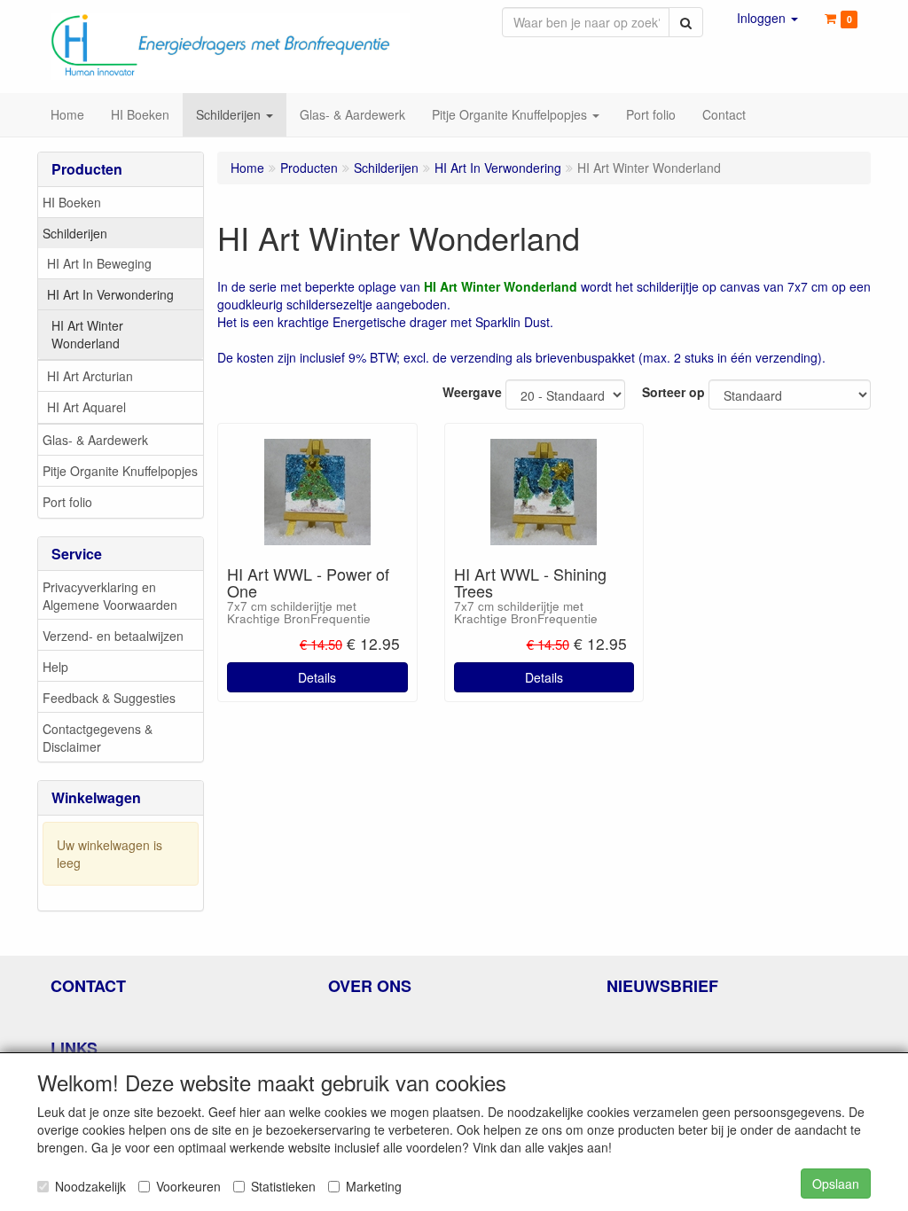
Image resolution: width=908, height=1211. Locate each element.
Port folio (67, 502)
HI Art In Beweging (99, 263)
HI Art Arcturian (90, 376)
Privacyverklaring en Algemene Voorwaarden (110, 595)
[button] (767, 17)
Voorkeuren (188, 1186)
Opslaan (835, 1183)
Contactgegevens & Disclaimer (98, 737)
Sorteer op (673, 392)
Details (317, 677)
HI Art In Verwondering (110, 294)
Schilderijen (75, 233)
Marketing (374, 1186)
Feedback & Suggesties (109, 698)
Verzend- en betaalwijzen (113, 636)
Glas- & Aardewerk (95, 440)
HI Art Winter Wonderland (87, 334)
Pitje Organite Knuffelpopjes (120, 471)
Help (55, 667)
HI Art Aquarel (86, 407)
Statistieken (283, 1186)
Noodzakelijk (90, 1186)
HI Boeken (72, 202)
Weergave (472, 392)
